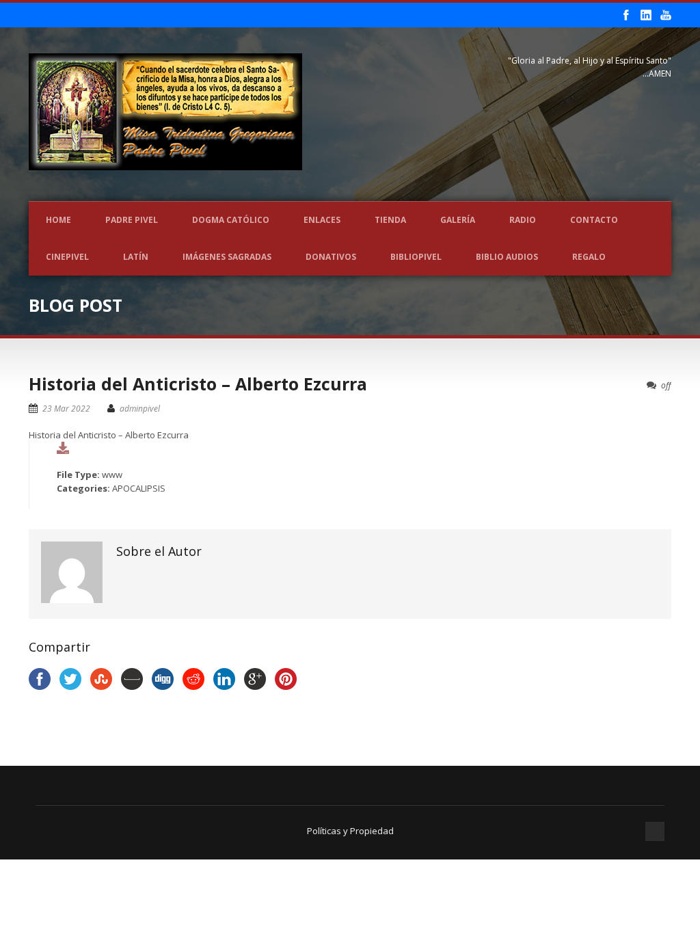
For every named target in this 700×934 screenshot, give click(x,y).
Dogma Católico (230, 220)
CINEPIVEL (67, 257)
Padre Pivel (131, 220)
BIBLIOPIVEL (416, 257)
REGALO (589, 257)
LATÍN (135, 257)
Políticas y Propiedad (350, 831)
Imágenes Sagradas (227, 257)
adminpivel (140, 408)
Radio (522, 220)
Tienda (390, 220)
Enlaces (322, 220)
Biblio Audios (507, 257)
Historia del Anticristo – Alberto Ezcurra (198, 383)
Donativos (331, 257)
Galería (457, 220)
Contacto (594, 220)
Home (58, 220)
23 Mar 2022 (66, 408)
